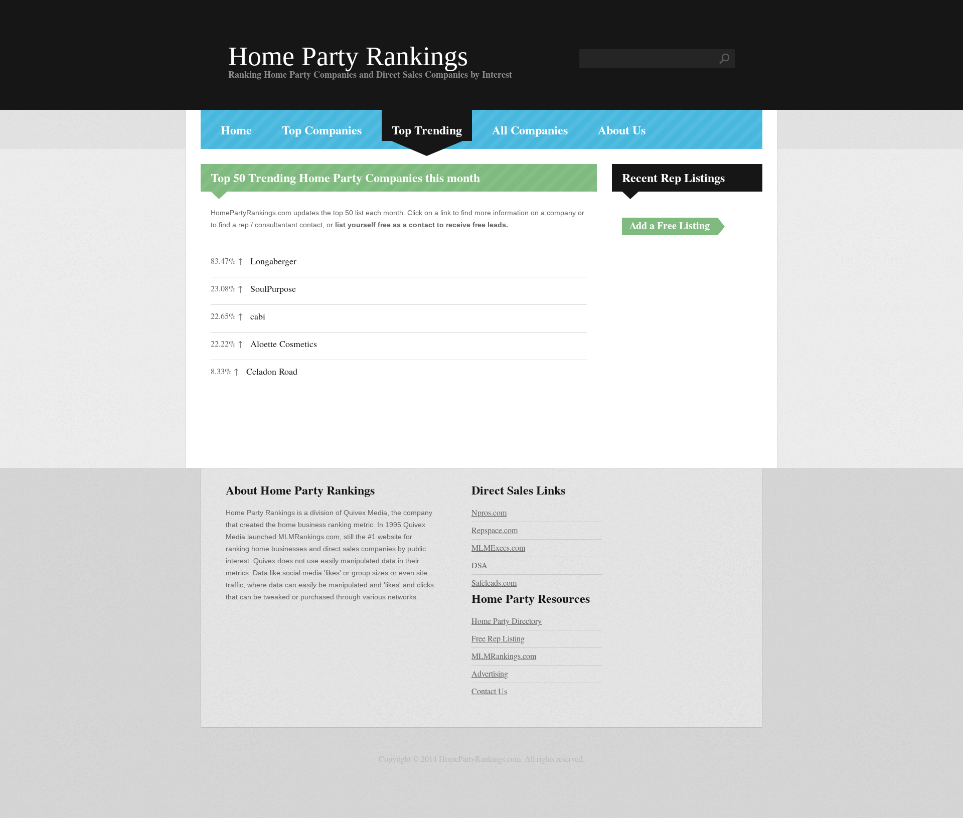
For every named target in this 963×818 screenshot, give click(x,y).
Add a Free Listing (669, 225)
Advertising (489, 673)
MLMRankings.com (503, 655)
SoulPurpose (273, 288)
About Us (622, 129)
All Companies (530, 129)
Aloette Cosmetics (283, 344)
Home (236, 129)
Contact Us (489, 691)
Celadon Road (271, 371)
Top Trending (427, 129)
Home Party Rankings (348, 56)
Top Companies (322, 129)
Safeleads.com (494, 582)
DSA (479, 565)
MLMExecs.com (498, 547)
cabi (257, 316)
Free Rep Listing (498, 638)
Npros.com (489, 512)
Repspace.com (494, 530)
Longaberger (273, 261)
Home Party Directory (506, 620)
